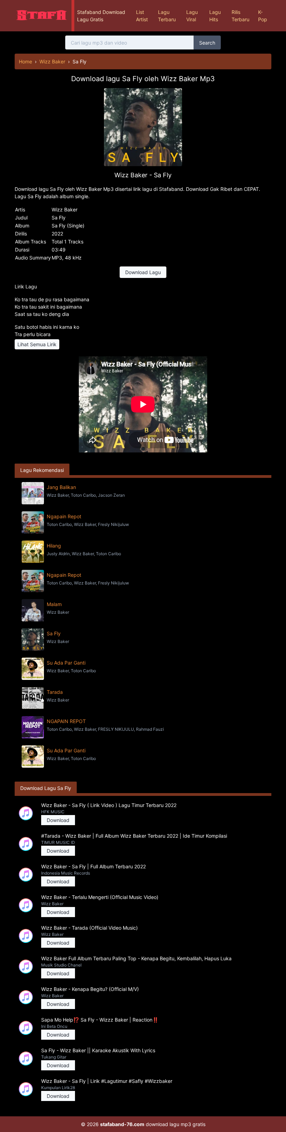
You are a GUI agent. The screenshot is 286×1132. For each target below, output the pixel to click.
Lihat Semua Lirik (37, 344)
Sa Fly (54, 633)
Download (58, 820)
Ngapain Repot (64, 516)
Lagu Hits (215, 15)
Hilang (54, 546)
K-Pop (262, 15)
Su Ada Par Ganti (66, 663)
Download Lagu (143, 272)
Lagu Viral (192, 15)
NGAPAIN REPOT (66, 721)
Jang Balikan (61, 487)
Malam (54, 604)
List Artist (142, 15)
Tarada (55, 692)
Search (207, 43)
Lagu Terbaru (167, 15)
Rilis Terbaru (240, 15)
